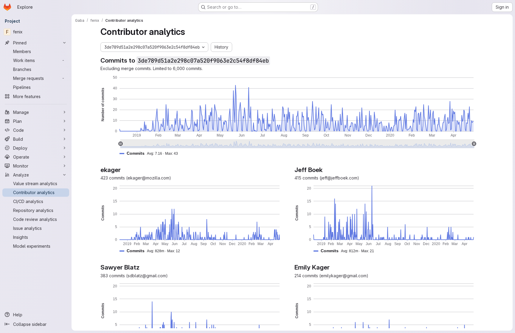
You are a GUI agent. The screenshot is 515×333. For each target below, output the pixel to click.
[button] (151, 153)
